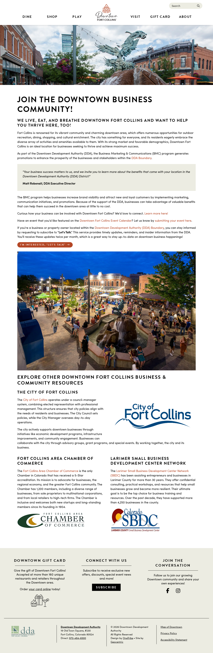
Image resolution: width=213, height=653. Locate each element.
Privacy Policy (169, 633)
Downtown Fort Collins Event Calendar (106, 220)
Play (77, 16)
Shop (52, 16)
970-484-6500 (77, 638)
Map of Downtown (171, 627)
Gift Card (160, 16)
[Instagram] (178, 590)
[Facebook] (167, 590)
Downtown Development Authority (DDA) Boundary (129, 227)
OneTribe (128, 638)
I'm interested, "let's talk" (43, 244)
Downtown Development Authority (81, 627)
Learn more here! (156, 213)
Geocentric (117, 642)
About (185, 16)
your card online (40, 589)
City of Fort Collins (35, 400)
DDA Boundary (141, 158)
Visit (135, 16)
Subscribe (106, 587)
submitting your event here (173, 220)
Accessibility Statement (174, 639)
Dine (27, 16)
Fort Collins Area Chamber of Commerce (50, 471)
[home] (106, 12)
